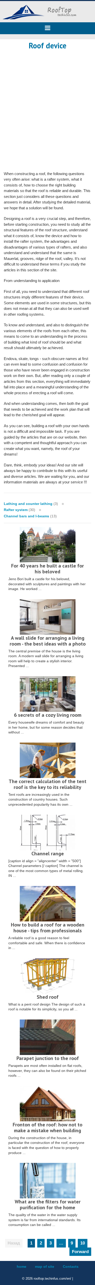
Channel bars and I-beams (26, 516)
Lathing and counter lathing (28, 504)
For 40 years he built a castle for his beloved (47, 568)
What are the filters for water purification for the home (48, 1204)
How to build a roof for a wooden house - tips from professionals (47, 927)
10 (82, 1243)
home (21, 1266)
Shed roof (48, 997)
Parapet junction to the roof (47, 1058)
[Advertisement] (47, 104)
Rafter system (16, 510)
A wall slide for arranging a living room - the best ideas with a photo (48, 641)
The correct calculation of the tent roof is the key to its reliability (47, 784)
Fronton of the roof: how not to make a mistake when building (47, 1127)
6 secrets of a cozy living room (47, 715)
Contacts (71, 1266)
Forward (80, 1251)
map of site (44, 1266)
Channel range (47, 853)
